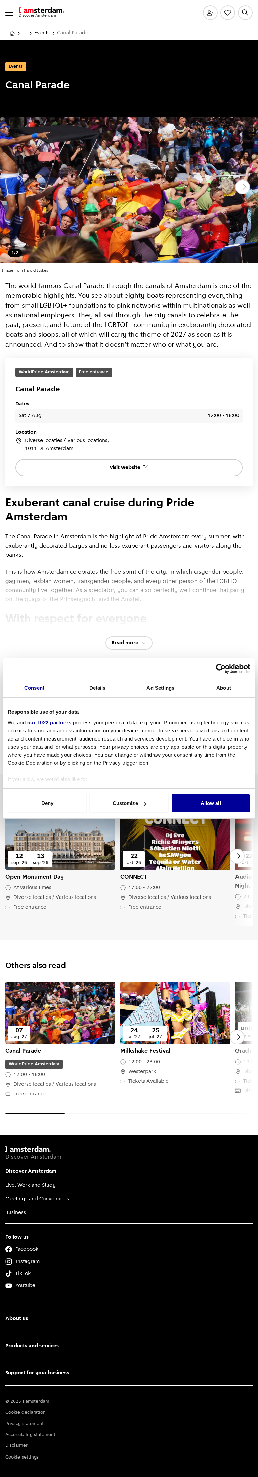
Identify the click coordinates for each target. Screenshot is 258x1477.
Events (42, 33)
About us (16, 1318)
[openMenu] (9, 13)
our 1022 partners (49, 722)
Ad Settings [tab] (160, 688)
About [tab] (223, 688)
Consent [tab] (34, 688)
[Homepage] (12, 33)
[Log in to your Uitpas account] (210, 12)
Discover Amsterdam (30, 1171)
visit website (125, 467)
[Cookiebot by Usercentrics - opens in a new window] (220, 669)
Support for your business (37, 1373)
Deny (47, 803)
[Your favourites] (227, 12)
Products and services (32, 1346)
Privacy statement (24, 1423)
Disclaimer (16, 1445)
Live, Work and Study (30, 1185)
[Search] (245, 12)
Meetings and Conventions (37, 1199)
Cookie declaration (25, 1412)
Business (15, 1212)
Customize (125, 803)
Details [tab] (97, 688)
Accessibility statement (30, 1434)
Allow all (211, 803)
